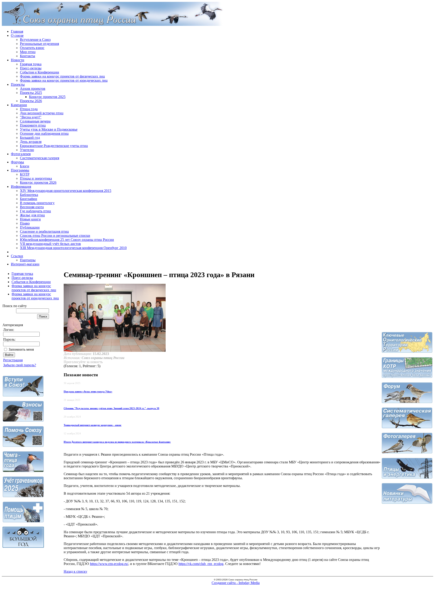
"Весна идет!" (30, 117)
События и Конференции (39, 72)
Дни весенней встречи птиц (41, 113)
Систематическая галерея (39, 158)
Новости (17, 60)
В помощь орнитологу (37, 203)
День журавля (30, 142)
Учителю (27, 150)
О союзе (17, 35)
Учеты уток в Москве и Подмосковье (48, 129)
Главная (17, 31)
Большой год (30, 137)
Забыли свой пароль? (19, 365)
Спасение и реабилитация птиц (44, 231)
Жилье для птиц (32, 215)
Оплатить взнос (32, 48)
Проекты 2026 (31, 101)
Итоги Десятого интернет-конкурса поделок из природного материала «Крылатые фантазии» (117, 441)
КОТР (24, 174)
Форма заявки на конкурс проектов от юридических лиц (64, 80)
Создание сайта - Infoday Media (236, 583)
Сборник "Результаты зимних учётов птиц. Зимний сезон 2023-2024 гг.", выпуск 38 (111, 408)
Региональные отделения (39, 44)
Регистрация (13, 360)
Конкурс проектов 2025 (47, 97)
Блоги (24, 166)
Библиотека (29, 195)
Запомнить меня (21, 349)
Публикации (30, 227)
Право (25, 223)
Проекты (18, 84)
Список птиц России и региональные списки (55, 235)
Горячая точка (30, 64)
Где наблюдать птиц (35, 211)
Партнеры (28, 260)
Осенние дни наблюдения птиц (44, 133)
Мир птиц (28, 52)
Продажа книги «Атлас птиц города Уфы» (88, 391)
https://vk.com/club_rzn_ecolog (201, 564)
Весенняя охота (32, 207)
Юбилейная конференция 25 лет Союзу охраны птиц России (67, 240)
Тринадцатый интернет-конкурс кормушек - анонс (92, 425)
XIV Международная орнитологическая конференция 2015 (65, 191)
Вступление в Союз (35, 40)
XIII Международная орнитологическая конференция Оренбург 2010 (73, 248)
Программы (20, 170)
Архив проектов (32, 88)
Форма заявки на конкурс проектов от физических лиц (62, 76)
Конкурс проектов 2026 (38, 182)
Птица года (29, 109)
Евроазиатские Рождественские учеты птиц (54, 146)
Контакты (27, 56)
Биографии (28, 199)
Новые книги (30, 219)
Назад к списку (75, 571)
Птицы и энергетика (36, 178)
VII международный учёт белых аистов (50, 244)
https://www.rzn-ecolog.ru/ (109, 564)
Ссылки (17, 256)
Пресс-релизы (30, 68)
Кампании (19, 105)
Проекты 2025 (31, 93)
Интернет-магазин (25, 264)
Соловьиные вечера (35, 121)
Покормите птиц (33, 125)
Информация (21, 186)
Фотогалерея (21, 154)
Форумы (17, 162)
